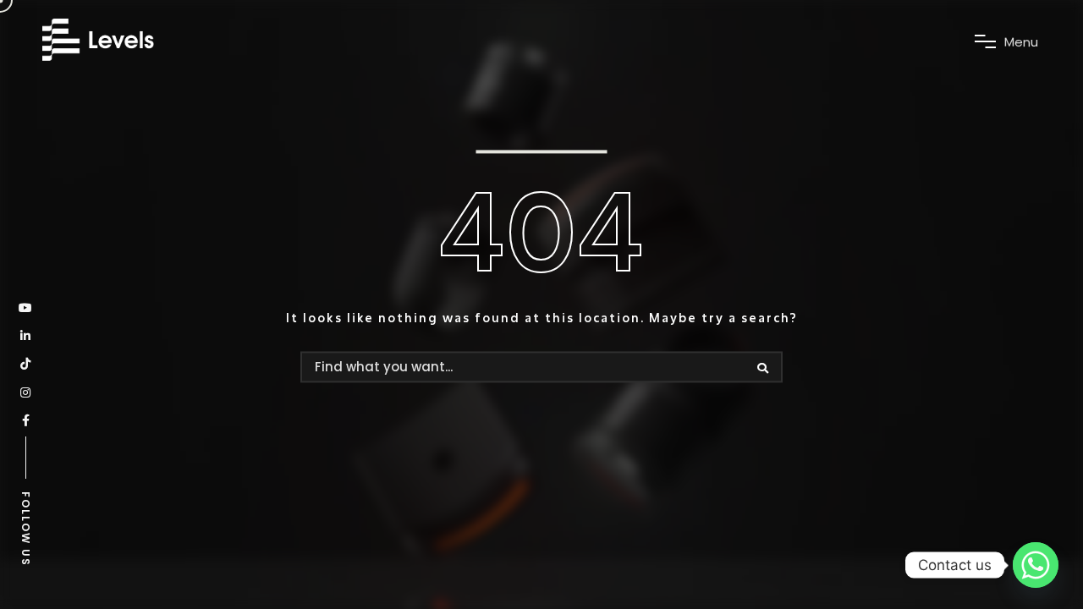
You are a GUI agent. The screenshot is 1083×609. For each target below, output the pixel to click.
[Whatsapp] (1035, 565)
